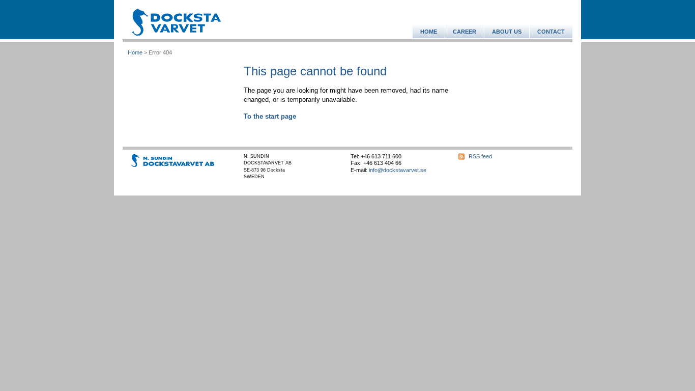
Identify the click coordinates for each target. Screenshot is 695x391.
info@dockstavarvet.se (397, 170)
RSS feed (480, 156)
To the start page (270, 116)
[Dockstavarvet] (176, 22)
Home (135, 52)
